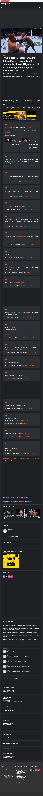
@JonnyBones (8, 127)
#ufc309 (7, 223)
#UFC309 (28, 127)
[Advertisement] (21, 18)
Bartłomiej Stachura (6, 73)
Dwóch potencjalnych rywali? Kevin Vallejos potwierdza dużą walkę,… (21, 517)
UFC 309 (18, 497)
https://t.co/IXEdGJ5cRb (17, 282)
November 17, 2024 (10, 132)
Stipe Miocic (12, 497)
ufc (15, 497)
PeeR (8, 650)
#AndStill (22, 433)
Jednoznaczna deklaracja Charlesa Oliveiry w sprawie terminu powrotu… (8, 517)
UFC (4, 55)
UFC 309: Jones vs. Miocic (24, 497)
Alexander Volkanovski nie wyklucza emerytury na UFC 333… (34, 517)
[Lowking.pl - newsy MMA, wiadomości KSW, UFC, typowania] (6, 4)
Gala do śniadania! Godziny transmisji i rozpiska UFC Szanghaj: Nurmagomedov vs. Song (25, 1)
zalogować (8, 545)
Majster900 (9, 660)
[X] (6, 782)
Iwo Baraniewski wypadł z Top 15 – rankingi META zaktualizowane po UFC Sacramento (16, 141)
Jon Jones (7, 497)
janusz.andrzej (10, 655)
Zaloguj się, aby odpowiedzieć (13, 536)
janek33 (8, 665)
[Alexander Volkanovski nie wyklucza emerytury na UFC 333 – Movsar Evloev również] (34, 512)
